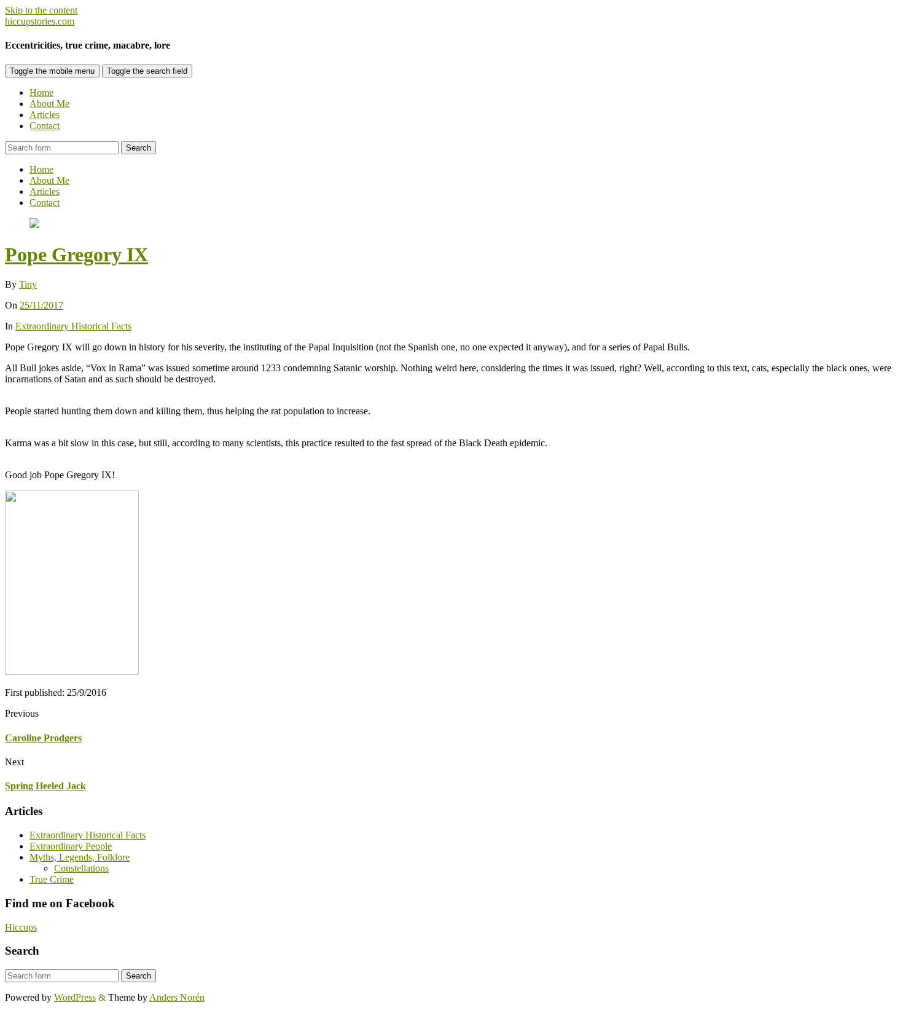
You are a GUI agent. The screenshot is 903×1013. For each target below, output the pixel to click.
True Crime (51, 879)
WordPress (75, 997)
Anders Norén (177, 997)
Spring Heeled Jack (45, 786)
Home (41, 92)
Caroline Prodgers (43, 738)
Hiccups (21, 927)
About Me (49, 103)
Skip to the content (41, 10)
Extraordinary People (70, 846)
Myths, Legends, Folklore (79, 857)
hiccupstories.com (39, 21)
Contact (44, 125)
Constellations (81, 868)
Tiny (28, 284)
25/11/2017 (41, 305)
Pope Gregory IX (76, 254)
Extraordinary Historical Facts (73, 326)
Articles (44, 114)
